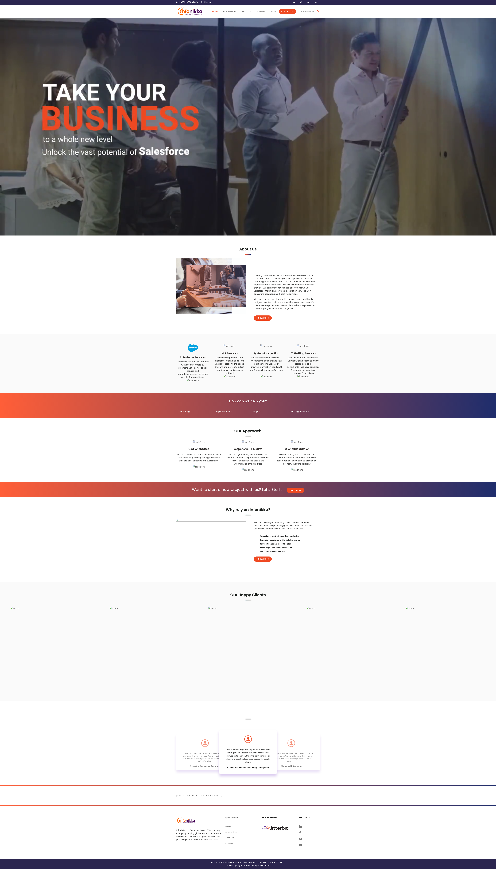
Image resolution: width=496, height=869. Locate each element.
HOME (215, 11)
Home (228, 826)
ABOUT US (246, 11)
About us (229, 837)
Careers (229, 843)
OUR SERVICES (229, 11)
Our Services (231, 832)
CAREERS (261, 11)
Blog (273, 11)
